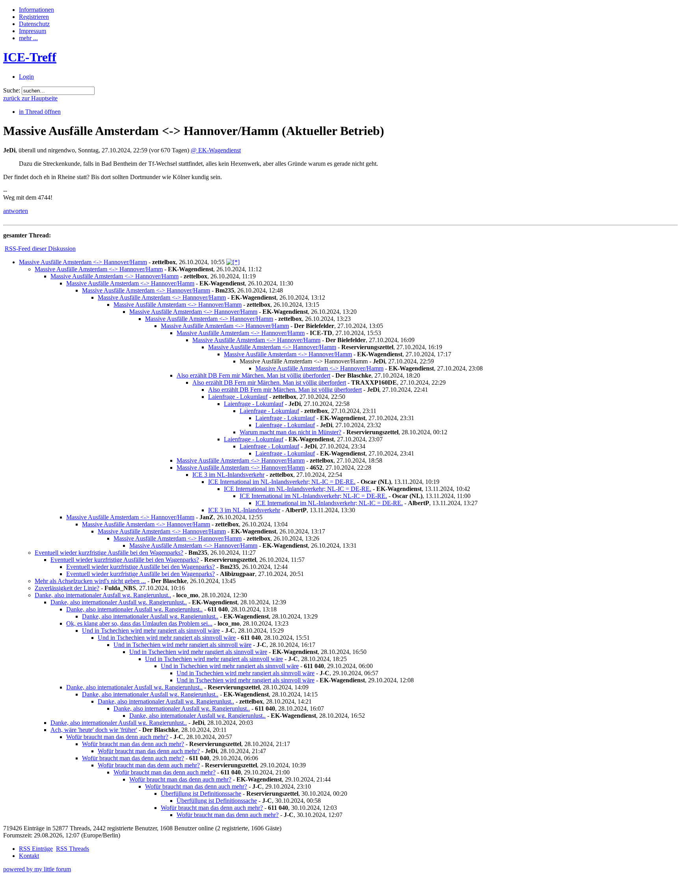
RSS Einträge (36, 848)
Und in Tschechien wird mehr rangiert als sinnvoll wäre (151, 630)
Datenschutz (34, 23)
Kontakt (29, 855)
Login (26, 76)
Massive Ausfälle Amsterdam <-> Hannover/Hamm (83, 262)
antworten (15, 210)
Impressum (32, 31)
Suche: (11, 90)
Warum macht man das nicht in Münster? (290, 432)
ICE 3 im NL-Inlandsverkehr (228, 474)
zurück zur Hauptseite (30, 98)
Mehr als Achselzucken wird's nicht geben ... (90, 581)
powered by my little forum (37, 869)
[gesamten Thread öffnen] (233, 262)
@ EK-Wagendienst (216, 150)
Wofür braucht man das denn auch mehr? (117, 736)
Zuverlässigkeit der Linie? (67, 588)
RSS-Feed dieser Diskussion (40, 248)
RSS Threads (72, 848)
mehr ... (28, 38)
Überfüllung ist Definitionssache (201, 793)
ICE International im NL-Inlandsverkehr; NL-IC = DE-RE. (281, 481)
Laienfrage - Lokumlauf (238, 396)
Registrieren (34, 16)
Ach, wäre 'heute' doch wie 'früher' (93, 729)
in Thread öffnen (40, 111)
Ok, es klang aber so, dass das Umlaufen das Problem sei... (139, 623)
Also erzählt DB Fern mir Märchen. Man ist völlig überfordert (253, 375)
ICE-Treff (29, 57)
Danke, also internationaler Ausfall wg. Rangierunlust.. (103, 595)
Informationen (36, 9)
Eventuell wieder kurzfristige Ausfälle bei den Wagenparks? (109, 552)
